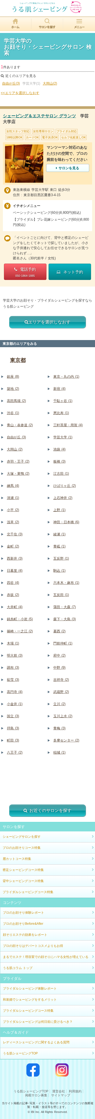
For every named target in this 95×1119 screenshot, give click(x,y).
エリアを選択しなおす (49, 322)
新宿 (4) (59, 389)
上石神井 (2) (62, 498)
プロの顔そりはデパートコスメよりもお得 (33, 946)
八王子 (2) (14, 752)
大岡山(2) (50, 83)
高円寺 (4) (14, 692)
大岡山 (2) (14, 449)
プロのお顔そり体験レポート (23, 912)
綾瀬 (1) (59, 534)
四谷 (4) (13, 583)
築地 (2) (13, 389)
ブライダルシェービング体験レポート (30, 988)
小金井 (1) (14, 704)
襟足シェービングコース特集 (23, 870)
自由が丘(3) (11, 83)
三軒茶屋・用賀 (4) (68, 425)
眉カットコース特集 (17, 859)
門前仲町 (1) (62, 643)
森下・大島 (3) (64, 619)
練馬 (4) (13, 486)
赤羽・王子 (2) (18, 461)
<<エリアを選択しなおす (20, 93)
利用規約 (75, 1091)
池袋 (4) (59, 449)
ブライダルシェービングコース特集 (28, 892)
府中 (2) (59, 655)
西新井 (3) (14, 558)
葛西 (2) (59, 631)
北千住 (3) (14, 534)
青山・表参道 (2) (20, 425)
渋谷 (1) (13, 413)
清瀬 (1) (13, 498)
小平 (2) (13, 510)
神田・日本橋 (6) (66, 522)
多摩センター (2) (66, 740)
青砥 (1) (59, 546)
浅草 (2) (13, 522)
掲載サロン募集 (36, 1095)
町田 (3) (13, 740)
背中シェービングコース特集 (23, 881)
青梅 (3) (59, 728)
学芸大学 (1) (62, 437)
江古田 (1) (61, 474)
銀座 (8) (13, 377)
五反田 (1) (61, 595)
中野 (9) (59, 668)
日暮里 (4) (14, 571)
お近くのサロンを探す (50, 810)
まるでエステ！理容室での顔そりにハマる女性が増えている (45, 957)
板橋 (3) (59, 461)
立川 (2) (59, 704)
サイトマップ (60, 1095)
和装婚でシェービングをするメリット (30, 999)
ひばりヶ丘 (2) (64, 486)
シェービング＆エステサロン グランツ (39, 116)
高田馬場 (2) (16, 401)
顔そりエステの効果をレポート (25, 935)
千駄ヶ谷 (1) (62, 401)
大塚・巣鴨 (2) (18, 474)
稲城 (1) (59, 752)
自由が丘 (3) (16, 437)
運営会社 (58, 1091)
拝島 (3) (13, 728)
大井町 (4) (14, 607)
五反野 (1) (61, 558)
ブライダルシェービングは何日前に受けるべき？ (38, 1022)
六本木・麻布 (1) (66, 583)
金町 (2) (13, 546)
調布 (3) (13, 668)
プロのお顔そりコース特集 (22, 848)
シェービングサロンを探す (22, 837)
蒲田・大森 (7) (64, 607)
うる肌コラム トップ (17, 968)
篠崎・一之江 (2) (20, 631)
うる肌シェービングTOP (20, 1053)
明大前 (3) (14, 655)
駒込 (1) (59, 571)
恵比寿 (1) (61, 413)
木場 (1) (13, 643)
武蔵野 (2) (61, 692)
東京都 (18, 360)
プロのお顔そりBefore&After (23, 924)
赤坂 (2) (13, 595)
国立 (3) (13, 716)
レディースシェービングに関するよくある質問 (36, 1042)
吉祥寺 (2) (61, 680)
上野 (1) (59, 510)
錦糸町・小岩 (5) (20, 619)
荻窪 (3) (13, 680)
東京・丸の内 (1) (66, 377)
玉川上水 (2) (62, 716)
